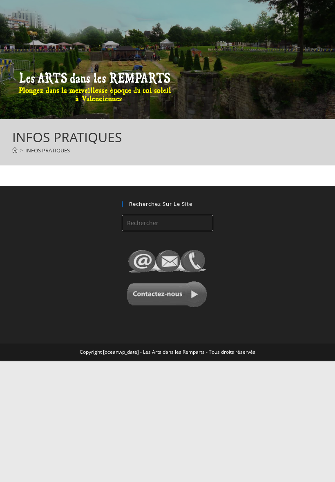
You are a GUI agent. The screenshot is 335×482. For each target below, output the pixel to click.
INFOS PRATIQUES (47, 150)
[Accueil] (15, 150)
